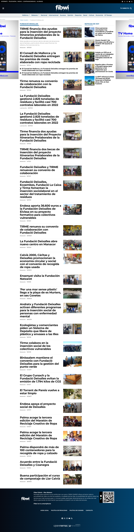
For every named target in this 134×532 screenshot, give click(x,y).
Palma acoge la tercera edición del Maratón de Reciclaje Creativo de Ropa (38, 420)
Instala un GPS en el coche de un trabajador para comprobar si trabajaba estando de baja (104, 56)
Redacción (23, 47)
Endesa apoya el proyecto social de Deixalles (38, 405)
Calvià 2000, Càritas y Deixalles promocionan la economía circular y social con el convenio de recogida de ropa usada (39, 261)
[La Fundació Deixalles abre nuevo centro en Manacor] (72, 245)
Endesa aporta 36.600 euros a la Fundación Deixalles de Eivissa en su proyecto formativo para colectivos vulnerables (40, 212)
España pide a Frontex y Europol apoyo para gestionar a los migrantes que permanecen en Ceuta (104, 68)
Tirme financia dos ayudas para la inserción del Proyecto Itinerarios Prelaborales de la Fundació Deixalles (40, 136)
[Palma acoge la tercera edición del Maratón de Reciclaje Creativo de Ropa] (72, 421)
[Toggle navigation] (3, 8)
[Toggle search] (131, 8)
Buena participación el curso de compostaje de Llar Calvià (40, 477)
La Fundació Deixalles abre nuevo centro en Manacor (38, 243)
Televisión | (13, 1)
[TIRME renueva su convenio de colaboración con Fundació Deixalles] (72, 230)
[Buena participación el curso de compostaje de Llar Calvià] (72, 479)
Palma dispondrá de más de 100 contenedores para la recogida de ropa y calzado (39, 450)
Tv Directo (124, 8)
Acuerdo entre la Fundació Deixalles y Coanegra (38, 463)
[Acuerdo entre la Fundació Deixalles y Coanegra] (72, 466)
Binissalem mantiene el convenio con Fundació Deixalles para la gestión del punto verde (39, 362)
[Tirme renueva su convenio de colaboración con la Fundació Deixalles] (72, 85)
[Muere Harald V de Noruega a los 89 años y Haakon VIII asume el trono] (89, 44)
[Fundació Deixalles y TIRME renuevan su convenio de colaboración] (72, 171)
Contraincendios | (29, 1)
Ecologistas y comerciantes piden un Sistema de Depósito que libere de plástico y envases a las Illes (39, 330)
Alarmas (40, 1)
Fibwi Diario (24, 20)
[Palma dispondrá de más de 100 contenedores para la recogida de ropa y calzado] (72, 451)
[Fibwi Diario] (62, 8)
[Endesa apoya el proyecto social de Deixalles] (72, 408)
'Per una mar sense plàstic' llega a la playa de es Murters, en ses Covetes (40, 292)
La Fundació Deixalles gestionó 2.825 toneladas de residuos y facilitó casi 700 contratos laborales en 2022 (39, 100)
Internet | (4, 1)
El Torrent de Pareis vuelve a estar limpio (39, 392)
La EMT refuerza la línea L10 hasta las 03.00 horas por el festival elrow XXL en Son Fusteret (104, 80)
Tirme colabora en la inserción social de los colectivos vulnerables (35, 346)
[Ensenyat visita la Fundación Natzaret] (72, 279)
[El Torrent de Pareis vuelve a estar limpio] (72, 394)
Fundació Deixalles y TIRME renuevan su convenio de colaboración (39, 170)
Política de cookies (76, 510)
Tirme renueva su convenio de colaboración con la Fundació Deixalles (39, 84)
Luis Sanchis (23, 108)
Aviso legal (45, 510)
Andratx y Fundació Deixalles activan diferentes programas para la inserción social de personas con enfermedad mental (40, 310)
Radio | (19, 1)
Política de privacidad (59, 510)
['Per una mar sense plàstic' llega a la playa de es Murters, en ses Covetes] (72, 293)
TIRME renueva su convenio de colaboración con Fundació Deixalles (39, 229)
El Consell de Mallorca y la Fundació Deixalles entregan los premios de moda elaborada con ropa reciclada (40, 57)
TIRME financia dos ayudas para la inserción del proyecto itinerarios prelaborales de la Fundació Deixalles (40, 33)
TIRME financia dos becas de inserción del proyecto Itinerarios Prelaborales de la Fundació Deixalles (40, 154)
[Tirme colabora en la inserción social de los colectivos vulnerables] (72, 347)
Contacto (89, 510)
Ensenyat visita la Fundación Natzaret (40, 277)
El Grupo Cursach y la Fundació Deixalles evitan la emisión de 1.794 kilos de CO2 (40, 378)
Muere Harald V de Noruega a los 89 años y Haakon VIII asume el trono (104, 42)
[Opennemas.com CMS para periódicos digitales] (67, 528)
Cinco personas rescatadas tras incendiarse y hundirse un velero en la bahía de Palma (104, 31)
